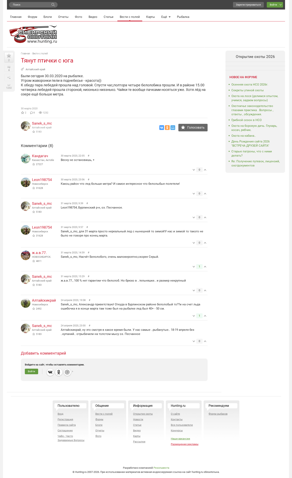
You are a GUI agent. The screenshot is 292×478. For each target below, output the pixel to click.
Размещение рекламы (184, 444)
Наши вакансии (180, 438)
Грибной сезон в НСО (246, 120)
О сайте (175, 413)
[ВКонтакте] (161, 127)
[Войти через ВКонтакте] (50, 372)
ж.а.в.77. (39, 253)
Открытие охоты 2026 (255, 57)
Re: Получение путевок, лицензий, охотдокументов (255, 163)
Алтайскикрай (44, 300)
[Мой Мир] (172, 127)
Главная (15, 17)
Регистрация (65, 419)
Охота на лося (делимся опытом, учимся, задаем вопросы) (254, 98)
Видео (93, 17)
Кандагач (40, 156)
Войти (273, 4)
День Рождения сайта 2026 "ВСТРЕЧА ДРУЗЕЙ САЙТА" (250, 143)
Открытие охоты (143, 413)
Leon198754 (42, 180)
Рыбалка (183, 17)
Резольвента (161, 467)
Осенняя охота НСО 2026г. (249, 84)
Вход (60, 413)
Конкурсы (177, 430)
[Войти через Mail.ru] (67, 372)
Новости (138, 419)
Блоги (48, 17)
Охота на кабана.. (243, 136)
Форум (32, 17)
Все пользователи (182, 424)
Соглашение (65, 430)
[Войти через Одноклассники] (58, 372)
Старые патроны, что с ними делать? (251, 153)
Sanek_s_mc (42, 123)
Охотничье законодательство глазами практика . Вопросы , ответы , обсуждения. (252, 110)
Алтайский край (35, 69)
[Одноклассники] (167, 127)
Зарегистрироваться (248, 4)
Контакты (177, 419)
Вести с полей (130, 17)
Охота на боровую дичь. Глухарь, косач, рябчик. (254, 128)
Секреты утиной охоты (247, 90)
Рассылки (139, 441)
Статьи (108, 17)
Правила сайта (67, 424)
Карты (150, 17)
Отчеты (63, 17)
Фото (78, 17)
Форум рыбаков (218, 413)
